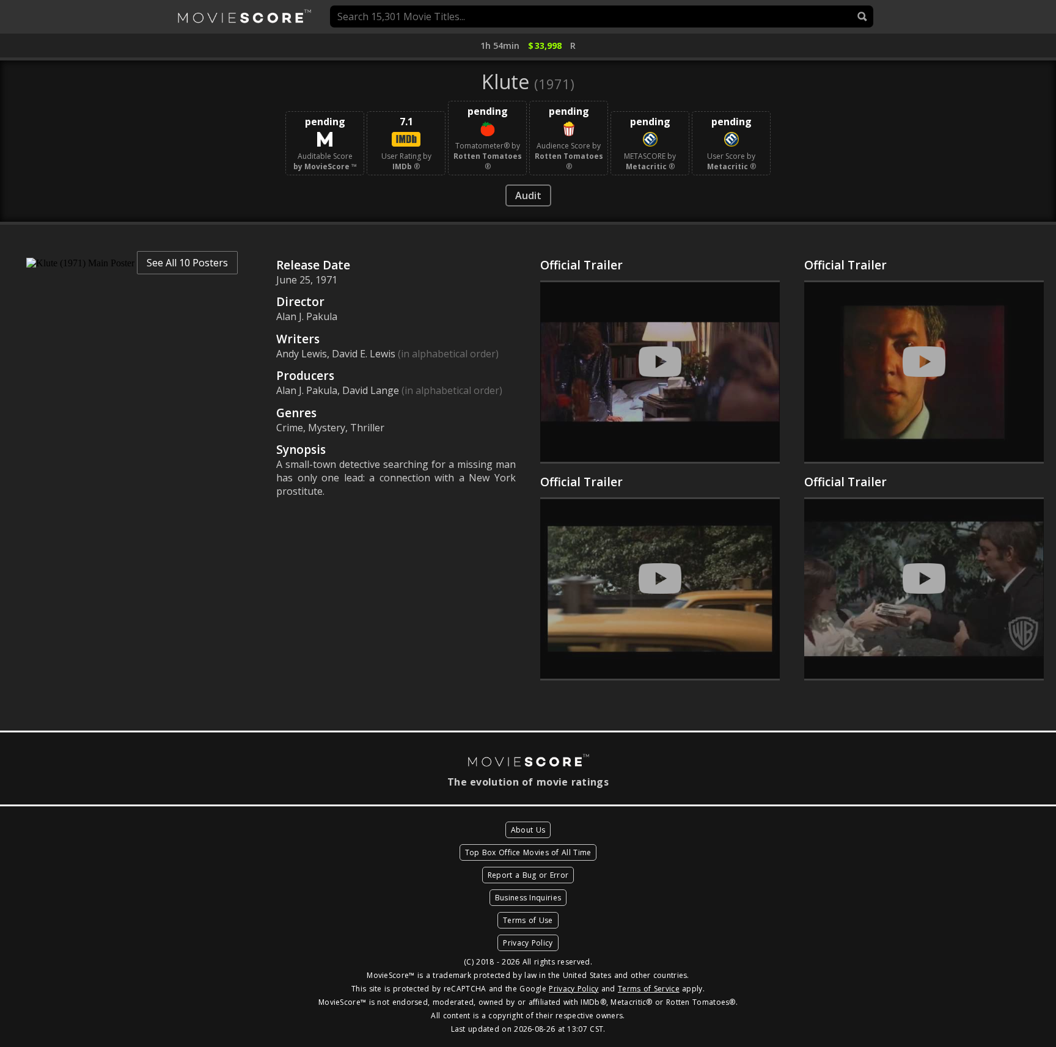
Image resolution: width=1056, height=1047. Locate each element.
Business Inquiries (528, 897)
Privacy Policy (527, 943)
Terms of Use (528, 920)
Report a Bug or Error (528, 875)
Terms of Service (649, 988)
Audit (528, 195)
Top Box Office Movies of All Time (528, 852)
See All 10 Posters (187, 262)
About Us (528, 830)
